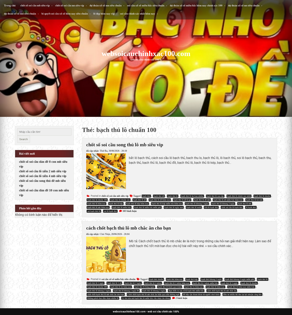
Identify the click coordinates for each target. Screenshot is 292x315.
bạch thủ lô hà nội (254, 200)
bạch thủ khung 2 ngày (211, 279)
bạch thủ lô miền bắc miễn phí (147, 207)
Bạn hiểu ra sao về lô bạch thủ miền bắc (186, 291)
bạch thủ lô (173, 196)
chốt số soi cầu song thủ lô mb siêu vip (124, 144)
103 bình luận (130, 211)
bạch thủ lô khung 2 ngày (197, 204)
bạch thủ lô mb (244, 204)
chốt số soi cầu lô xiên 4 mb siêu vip (42, 176)
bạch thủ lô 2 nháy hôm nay (177, 283)
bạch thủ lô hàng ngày (144, 287)
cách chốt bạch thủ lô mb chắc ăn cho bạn (128, 228)
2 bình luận (181, 298)
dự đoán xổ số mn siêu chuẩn (106, 5)
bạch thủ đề (159, 196)
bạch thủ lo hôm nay (194, 287)
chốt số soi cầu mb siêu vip (35, 5)
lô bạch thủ (251, 207)
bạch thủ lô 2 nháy (153, 283)
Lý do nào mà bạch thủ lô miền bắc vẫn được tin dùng (146, 298)
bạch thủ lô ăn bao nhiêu (192, 196)
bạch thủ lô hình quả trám (169, 287)
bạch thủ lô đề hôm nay (159, 200)
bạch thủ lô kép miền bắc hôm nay (167, 204)
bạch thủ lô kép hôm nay (137, 204)
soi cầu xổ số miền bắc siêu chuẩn (145, 5)
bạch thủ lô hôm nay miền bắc (241, 287)
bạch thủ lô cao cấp (215, 196)
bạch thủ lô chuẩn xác (120, 200)
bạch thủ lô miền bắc (121, 207)
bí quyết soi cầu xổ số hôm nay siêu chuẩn (65, 13)
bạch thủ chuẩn (156, 279)
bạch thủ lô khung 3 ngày (223, 204)
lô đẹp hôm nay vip (104, 13)
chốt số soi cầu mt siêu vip (69, 5)
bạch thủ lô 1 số (114, 283)
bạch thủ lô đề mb (202, 200)
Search (23, 139)
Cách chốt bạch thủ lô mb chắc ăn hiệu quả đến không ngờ (153, 294)
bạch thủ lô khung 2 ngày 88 (126, 291)
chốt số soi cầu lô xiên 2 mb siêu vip (42, 171)
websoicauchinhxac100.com (146, 53)
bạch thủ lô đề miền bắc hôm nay (228, 200)
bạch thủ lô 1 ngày (95, 283)
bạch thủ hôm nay (175, 279)
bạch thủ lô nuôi (194, 207)
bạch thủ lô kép (116, 204)
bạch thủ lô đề (139, 200)
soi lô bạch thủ (110, 211)
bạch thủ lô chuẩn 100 (97, 200)
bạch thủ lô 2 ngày (133, 283)
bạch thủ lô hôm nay (96, 204)
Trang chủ (9, 5)
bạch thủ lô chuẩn (262, 196)
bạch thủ (146, 196)
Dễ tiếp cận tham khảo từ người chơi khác (201, 294)
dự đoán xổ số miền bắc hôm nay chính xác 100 (196, 5)
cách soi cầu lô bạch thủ (231, 207)
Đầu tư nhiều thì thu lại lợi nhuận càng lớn (242, 294)
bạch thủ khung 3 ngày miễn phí (239, 279)
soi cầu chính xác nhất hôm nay (137, 13)
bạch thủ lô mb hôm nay (98, 207)
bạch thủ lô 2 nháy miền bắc (205, 283)
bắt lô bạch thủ (211, 207)
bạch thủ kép (192, 279)
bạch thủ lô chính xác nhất (239, 196)
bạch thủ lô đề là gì (182, 200)
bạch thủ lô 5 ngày (229, 283)
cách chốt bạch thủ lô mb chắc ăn (221, 291)
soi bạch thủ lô (93, 211)
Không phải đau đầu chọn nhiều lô (102, 298)
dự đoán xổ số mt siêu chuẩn (243, 5)
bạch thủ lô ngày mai (173, 207)
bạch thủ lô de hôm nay (120, 287)
